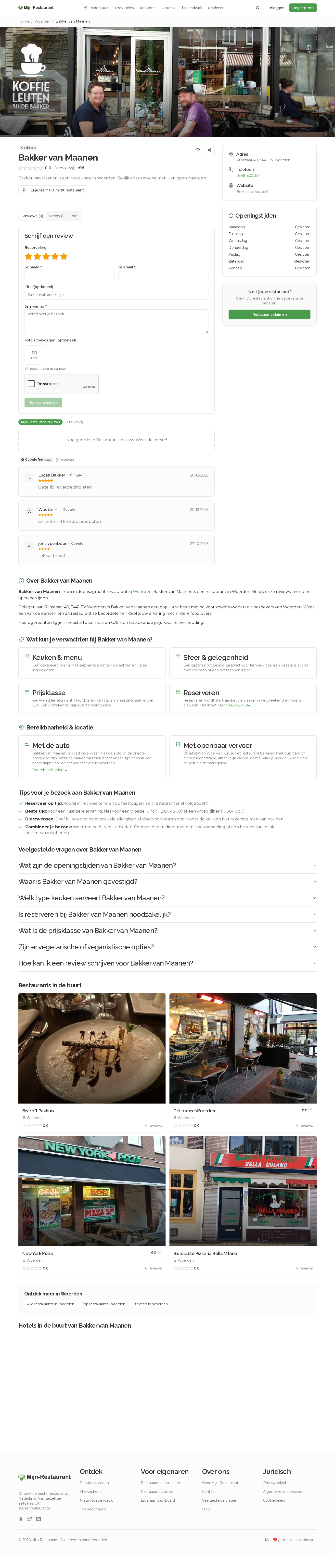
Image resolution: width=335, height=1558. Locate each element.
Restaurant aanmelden (160, 1483)
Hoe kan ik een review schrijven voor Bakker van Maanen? (105, 963)
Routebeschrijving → (50, 770)
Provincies (124, 8)
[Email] (38, 1519)
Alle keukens (90, 1491)
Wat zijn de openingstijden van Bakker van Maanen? (97, 865)
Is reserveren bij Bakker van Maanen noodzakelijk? (94, 914)
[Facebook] (20, 1519)
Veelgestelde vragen (219, 1500)
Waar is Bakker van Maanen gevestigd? (77, 882)
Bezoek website (250, 191)
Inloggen (276, 8)
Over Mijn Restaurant (220, 1483)
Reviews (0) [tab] (32, 216)
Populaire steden (94, 1483)
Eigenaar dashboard (158, 1500)
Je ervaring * (36, 306)
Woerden (43, 21)
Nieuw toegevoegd (96, 1500)
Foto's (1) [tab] (56, 216)
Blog (206, 1509)
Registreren (303, 8)
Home (23, 21)
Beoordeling (35, 247)
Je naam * (33, 267)
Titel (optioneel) (39, 287)
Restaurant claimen (269, 314)
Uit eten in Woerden (150, 1304)
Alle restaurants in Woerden (50, 1304)
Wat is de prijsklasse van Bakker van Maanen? (87, 931)
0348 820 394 (248, 175)
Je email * (126, 267)
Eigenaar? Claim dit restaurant (57, 190)
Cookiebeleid (274, 1500)
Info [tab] (73, 216)
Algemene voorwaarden (284, 1491)
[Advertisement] (269, 365)
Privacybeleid (274, 1483)
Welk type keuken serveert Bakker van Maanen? (91, 898)
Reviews (215, 8)
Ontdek (168, 8)
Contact (209, 1491)
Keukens (147, 8)
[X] (29, 1519)
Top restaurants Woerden (103, 1304)
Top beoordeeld (93, 1509)
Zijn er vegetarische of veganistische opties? (86, 947)
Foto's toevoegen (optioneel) (50, 340)
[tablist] (49, 216)
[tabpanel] (116, 396)
